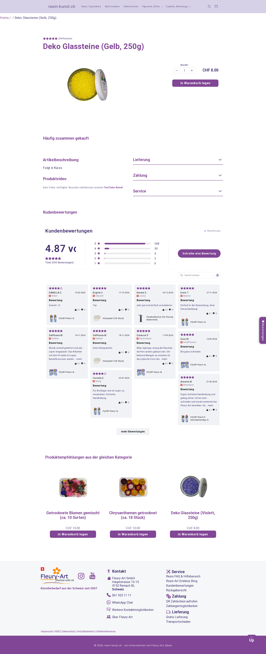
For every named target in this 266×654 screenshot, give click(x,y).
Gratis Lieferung (177, 617)
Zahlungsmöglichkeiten (181, 606)
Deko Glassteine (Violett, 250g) (193, 515)
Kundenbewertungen (180, 585)
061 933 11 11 (121, 595)
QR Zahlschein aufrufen (181, 601)
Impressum (47, 631)
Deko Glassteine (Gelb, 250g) (93, 46)
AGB (57, 631)
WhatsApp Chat (122, 602)
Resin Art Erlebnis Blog (181, 581)
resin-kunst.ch (113, 645)
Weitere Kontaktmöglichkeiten (132, 610)
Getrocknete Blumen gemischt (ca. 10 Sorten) (73, 515)
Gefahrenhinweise (106, 631)
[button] (152, 6)
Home (4, 18)
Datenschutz (68, 631)
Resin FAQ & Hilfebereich (183, 576)
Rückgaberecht (176, 590)
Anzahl (184, 64)
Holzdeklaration (85, 631)
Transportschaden (178, 621)
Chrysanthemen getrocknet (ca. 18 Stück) (133, 515)
